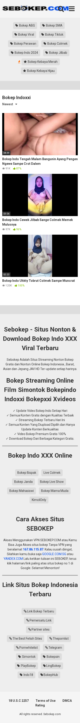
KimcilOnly (39, 500)
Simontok (28, 656)
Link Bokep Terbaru (40, 611)
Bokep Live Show (52, 481)
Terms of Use (46, 700)
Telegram (55, 647)
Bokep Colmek (57, 43)
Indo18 (28, 675)
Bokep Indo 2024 (26, 52)
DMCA (67, 700)
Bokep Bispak (26, 472)
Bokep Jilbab (57, 52)
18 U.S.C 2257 (18, 700)
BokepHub (51, 675)
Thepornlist (61, 638)
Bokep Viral (26, 34)
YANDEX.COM (13, 558)
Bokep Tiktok (53, 34)
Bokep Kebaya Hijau (40, 71)
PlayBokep (28, 665)
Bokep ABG (26, 25)
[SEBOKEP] (35, 8)
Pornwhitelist (28, 647)
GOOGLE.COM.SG (54, 554)
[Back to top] (72, 714)
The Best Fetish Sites (27, 638)
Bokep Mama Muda (54, 491)
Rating (40, 705)
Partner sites (41, 629)
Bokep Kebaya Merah (42, 61)
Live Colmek (52, 472)
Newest (7, 104)
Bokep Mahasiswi (21, 491)
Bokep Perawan (24, 43)
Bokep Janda (23, 481)
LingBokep (53, 665)
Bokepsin (53, 656)
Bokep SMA (53, 25)
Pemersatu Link (41, 620)
